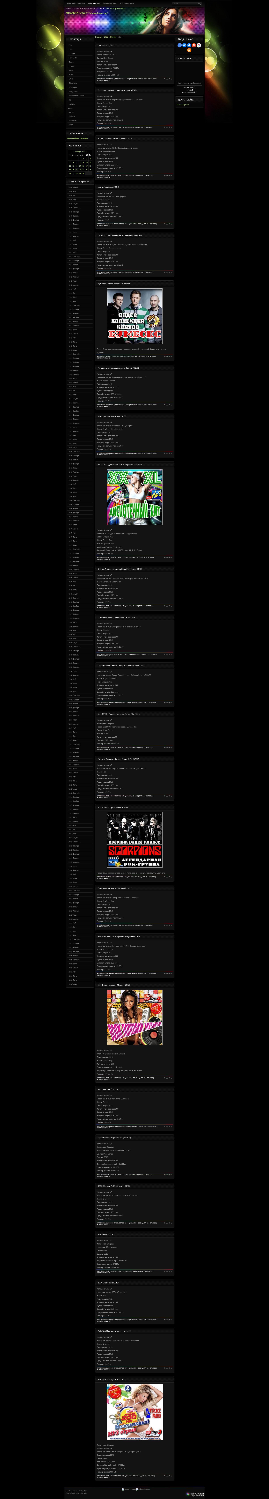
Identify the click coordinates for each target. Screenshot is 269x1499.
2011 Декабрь (74, 269)
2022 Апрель (73, 773)
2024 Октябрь (74, 894)
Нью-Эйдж (73, 58)
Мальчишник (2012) (106, 1234)
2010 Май (72, 191)
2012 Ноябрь (74, 313)
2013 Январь (73, 321)
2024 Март (73, 866)
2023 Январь (73, 809)
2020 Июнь (73, 683)
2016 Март (73, 476)
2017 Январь (73, 516)
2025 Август (73, 935)
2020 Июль (73, 687)
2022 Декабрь (74, 805)
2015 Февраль (74, 423)
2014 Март (73, 378)
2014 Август (73, 399)
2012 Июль (73, 297)
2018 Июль (73, 590)
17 (87, 166)
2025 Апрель (73, 919)
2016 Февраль (74, 472)
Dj (70, 100)
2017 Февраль (74, 521)
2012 (106, 37)
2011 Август (73, 252)
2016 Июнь (73, 488)
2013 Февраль (74, 325)
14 (76, 166)
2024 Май (72, 874)
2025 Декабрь (74, 951)
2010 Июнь (73, 195)
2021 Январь (73, 712)
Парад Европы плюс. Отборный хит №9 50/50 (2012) (121, 665)
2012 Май (72, 289)
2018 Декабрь (74, 610)
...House (72, 104)
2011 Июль (73, 248)
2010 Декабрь (74, 220)
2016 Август (73, 496)
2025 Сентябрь (74, 939)
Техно (71, 62)
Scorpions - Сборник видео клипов (113, 807)
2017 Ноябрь (74, 557)
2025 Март (73, 915)
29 (80, 173)
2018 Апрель (73, 577)
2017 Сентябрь (74, 549)
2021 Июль (73, 736)
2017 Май (72, 533)
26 (70, 173)
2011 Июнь (73, 244)
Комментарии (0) (103, 80)
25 (90, 169)
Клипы (71, 74)
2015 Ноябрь (74, 460)
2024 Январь (73, 858)
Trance (71, 112)
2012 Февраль (74, 277)
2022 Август (73, 789)
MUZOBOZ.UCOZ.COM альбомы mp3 (87, 13)
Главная (98, 37)
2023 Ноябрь (74, 850)
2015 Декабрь (74, 464)
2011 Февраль (74, 228)
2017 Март (73, 525)
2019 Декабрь (74, 659)
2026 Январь (73, 955)
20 (73, 169)
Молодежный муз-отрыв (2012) (112, 416)
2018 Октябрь (74, 602)
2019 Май (72, 630)
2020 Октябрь (74, 699)
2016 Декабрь (74, 512)
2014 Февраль (74, 374)
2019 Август (73, 642)
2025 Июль (73, 931)
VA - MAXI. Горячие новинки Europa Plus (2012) (119, 714)
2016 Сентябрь (74, 500)
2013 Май (72, 338)
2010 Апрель (73, 187)
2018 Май (72, 581)
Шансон (72, 53)
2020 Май (72, 679)
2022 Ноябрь (74, 801)
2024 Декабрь (74, 903)
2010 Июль (73, 199)
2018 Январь (73, 565)
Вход (123, 8)
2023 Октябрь (74, 846)
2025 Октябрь (74, 943)
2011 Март (73, 232)
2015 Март (73, 427)
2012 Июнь (73, 293)
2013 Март (73, 330)
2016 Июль (73, 492)
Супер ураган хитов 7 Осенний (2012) (115, 888)
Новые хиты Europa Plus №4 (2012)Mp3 (115, 1137)
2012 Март (73, 281)
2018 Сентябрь (74, 598)
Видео (71, 70)
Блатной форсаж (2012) (108, 187)
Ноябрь (113, 37)
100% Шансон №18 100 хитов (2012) (114, 1186)
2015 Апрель (73, 431)
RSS (107, 8)
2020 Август (73, 691)
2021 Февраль (74, 716)
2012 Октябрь (74, 309)
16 (83, 166)
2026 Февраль (74, 959)
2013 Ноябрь (74, 362)
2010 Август (73, 204)
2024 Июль (73, 882)
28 (76, 173)
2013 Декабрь (74, 366)
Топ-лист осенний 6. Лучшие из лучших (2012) (119, 936)
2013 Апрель (73, 334)
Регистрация (115, 8)
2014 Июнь (73, 390)
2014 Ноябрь (74, 411)
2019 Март (73, 622)
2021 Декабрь (74, 756)
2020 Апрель (73, 675)
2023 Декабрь (74, 854)
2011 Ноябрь (74, 264)
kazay (140, 79)
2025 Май (72, 923)
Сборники (73, 83)
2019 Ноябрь (74, 655)
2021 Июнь (73, 732)
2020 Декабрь (74, 707)
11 (90, 162)
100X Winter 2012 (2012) (108, 1282)
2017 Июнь (73, 537)
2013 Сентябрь (74, 354)
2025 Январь (73, 907)
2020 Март (73, 671)
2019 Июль (73, 638)
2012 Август (73, 301)
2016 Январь (73, 468)
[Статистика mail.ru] (143, 1489)
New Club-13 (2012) (106, 45)
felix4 (137, 356)
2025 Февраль (74, 911)
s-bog (135, 127)
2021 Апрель (73, 724)
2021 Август (73, 740)
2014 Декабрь (74, 415)
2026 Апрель (73, 968)
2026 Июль (73, 980)
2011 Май (72, 240)
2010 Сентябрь (74, 208)
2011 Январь (73, 224)
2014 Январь (73, 370)
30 (83, 173)
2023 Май (72, 825)
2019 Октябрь (74, 651)
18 (90, 166)
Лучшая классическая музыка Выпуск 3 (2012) (119, 367)
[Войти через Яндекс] (194, 45)
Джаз (71, 125)
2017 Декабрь (74, 561)
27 (73, 173)
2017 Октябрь (74, 553)
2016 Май (72, 484)
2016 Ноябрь (74, 508)
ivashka (136, 1476)
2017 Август (73, 545)
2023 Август (73, 838)
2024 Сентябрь (74, 890)
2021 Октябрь (74, 748)
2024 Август (73, 886)
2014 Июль (73, 395)
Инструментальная (76, 95)
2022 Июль (73, 785)
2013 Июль (73, 346)
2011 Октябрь (74, 260)
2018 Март (73, 573)
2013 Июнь (73, 342)
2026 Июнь (73, 976)
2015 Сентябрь (74, 451)
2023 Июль (73, 833)
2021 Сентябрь (74, 744)
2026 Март (73, 964)
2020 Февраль (74, 667)
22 (80, 169)
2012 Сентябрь (74, 305)
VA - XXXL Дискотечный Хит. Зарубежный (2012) (120, 464)
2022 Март (73, 768)
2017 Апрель (73, 529)
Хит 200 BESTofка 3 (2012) (109, 1089)
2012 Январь (73, 273)
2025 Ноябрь (74, 947)
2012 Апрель (73, 285)
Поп (70, 49)
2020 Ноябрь (74, 703)
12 (70, 166)
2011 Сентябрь (74, 256)
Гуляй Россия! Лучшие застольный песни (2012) (120, 235)
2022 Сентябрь (74, 793)
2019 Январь (73, 614)
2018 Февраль (74, 569)
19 (70, 169)
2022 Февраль (74, 764)
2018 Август (73, 594)
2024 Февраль (74, 862)
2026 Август (73, 984)
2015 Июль (73, 443)
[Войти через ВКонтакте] (184, 45)
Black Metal (73, 120)
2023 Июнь (73, 829)
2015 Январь (73, 419)
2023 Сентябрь (74, 842)
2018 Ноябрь (74, 606)
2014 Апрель (73, 382)
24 (87, 169)
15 (80, 166)
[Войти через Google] (199, 45)
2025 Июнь (73, 927)
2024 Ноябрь (74, 898)
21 (76, 169)
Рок (70, 45)
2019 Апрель (73, 626)
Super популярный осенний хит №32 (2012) (117, 90)
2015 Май (72, 435)
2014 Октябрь (74, 407)
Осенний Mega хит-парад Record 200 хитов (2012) (120, 569)
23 (83, 169)
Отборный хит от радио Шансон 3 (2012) (116, 617)
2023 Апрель (73, 821)
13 (73, 166)
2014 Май (72, 386)
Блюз (71, 79)
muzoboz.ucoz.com (194, 1494)
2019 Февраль (74, 618)
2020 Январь (73, 663)
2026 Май (72, 972)
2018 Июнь (73, 586)
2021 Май (72, 728)
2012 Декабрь (74, 317)
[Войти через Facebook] (189, 45)
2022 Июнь (73, 781)
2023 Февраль (74, 813)
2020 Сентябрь (74, 695)
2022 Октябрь (74, 797)
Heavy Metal (73, 91)
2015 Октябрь (74, 455)
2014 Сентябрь (74, 403)
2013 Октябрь (74, 358)
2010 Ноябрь (74, 216)
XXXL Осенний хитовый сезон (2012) (115, 138)
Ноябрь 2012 (80, 151)
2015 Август (73, 447)
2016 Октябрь (74, 504)
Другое (71, 66)
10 (87, 162)
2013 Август (73, 350)
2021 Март (73, 720)
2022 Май (72, 777)
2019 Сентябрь (74, 647)
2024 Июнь (73, 878)
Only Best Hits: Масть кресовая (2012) (114, 1331)
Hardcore (72, 116)
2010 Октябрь (74, 212)
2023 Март (73, 817)
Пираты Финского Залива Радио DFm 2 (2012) (119, 759)
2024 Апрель (73, 870)
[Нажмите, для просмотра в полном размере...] (135, 344)
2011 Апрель (73, 236)
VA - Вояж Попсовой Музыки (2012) (114, 985)
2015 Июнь (73, 439)
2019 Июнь (73, 634)
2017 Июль (73, 541)
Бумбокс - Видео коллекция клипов (114, 283)
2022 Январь (73, 760)
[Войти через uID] (180, 45)
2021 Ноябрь (74, 752)
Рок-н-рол (73, 87)
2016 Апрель (73, 480)
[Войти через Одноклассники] (189, 50)
